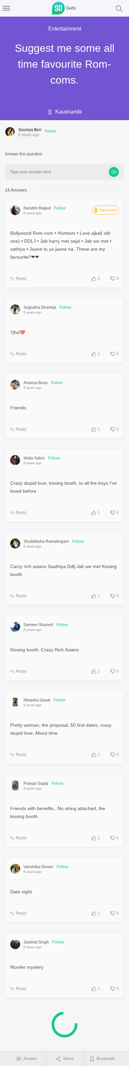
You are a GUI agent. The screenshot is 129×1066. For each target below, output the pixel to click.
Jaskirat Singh (36, 942)
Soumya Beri (29, 129)
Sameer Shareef (38, 624)
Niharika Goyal (36, 700)
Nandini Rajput (37, 208)
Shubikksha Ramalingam (46, 541)
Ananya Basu (35, 382)
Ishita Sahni (34, 458)
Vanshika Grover (38, 866)
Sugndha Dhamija (39, 307)
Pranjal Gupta (35, 783)
